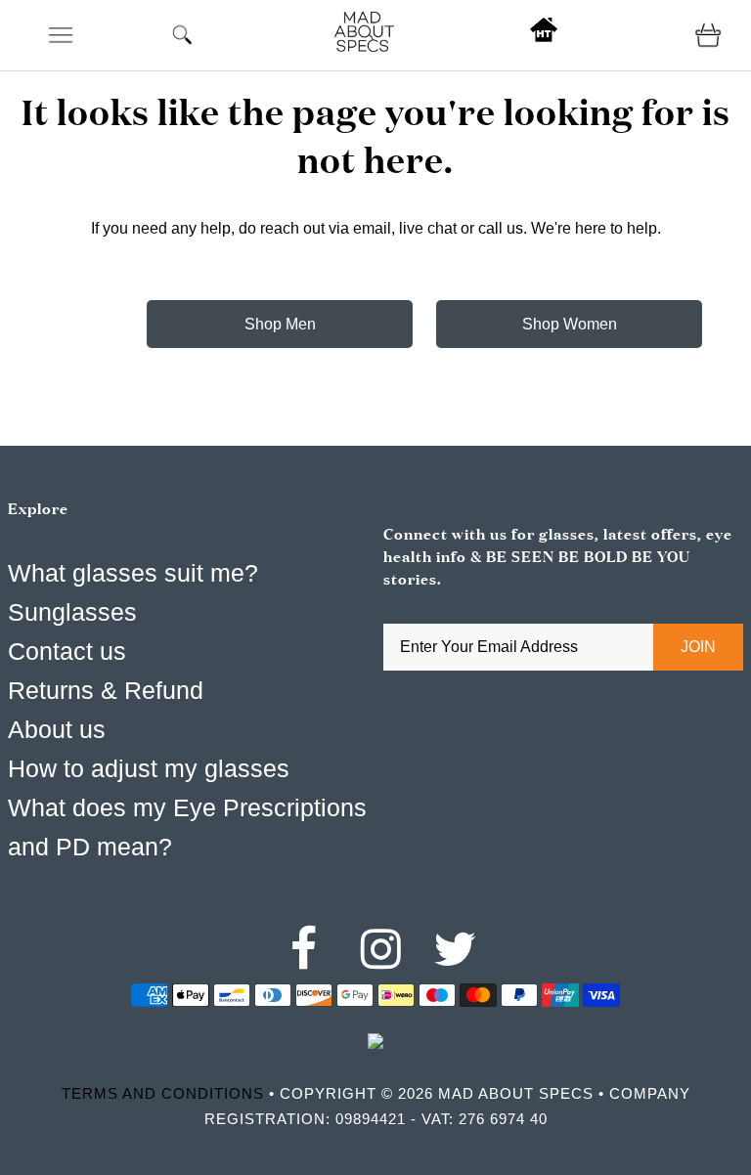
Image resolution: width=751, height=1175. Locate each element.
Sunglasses (72, 612)
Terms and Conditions (163, 1093)
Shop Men (280, 324)
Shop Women (569, 324)
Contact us (67, 651)
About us (57, 729)
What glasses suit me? (133, 573)
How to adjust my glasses (148, 768)
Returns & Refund (105, 690)
